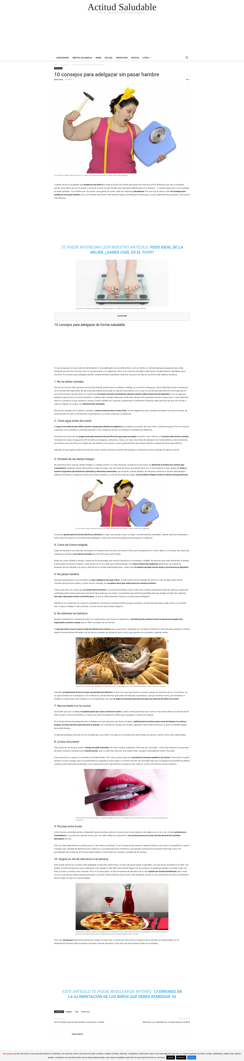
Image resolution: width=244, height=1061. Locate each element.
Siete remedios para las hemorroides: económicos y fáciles (79, 1022)
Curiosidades (62, 57)
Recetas (135, 57)
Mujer (98, 57)
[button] (187, 58)
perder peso (85, 1012)
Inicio (56, 65)
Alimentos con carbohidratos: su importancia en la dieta (166, 1022)
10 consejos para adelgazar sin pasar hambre (106, 74)
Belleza (108, 57)
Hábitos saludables (82, 57)
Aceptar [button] (192, 1057)
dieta (76, 1012)
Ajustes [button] (170, 1057)
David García (58, 79)
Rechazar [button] (181, 1057)
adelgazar (69, 1012)
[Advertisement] (122, 35)
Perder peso (122, 57)
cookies (9, 1053)
